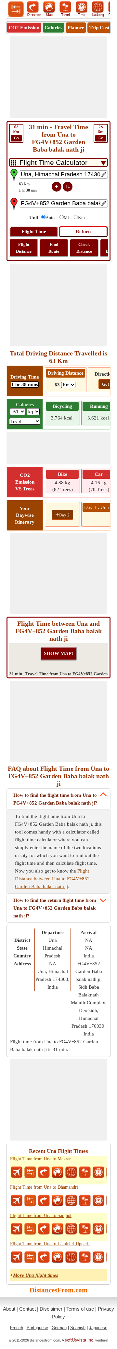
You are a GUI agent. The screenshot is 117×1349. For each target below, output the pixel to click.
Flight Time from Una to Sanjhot (41, 1215)
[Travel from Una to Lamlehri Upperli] (84, 1257)
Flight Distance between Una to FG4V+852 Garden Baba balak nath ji (52, 878)
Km (81, 217)
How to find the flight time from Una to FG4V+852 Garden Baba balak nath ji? (55, 799)
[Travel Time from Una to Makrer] (98, 1172)
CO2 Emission (24, 27)
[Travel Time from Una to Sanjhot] (98, 1228)
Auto (50, 217)
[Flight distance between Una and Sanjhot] (16, 1228)
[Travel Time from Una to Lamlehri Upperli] (98, 1257)
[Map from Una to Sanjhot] (57, 1228)
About (9, 1309)
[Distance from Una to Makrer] (30, 1172)
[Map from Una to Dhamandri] (57, 1200)
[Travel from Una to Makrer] (84, 1172)
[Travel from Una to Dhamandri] (84, 1200)
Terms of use (80, 1309)
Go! (105, 384)
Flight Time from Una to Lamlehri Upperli (50, 1243)
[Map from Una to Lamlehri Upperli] (57, 1257)
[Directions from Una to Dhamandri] (43, 1200)
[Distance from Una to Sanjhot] (30, 1228)
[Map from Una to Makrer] (57, 1172)
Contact (27, 1309)
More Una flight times (35, 1275)
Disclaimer (51, 1309)
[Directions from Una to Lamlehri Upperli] (43, 1257)
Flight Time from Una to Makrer (40, 1158)
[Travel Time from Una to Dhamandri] (98, 1200)
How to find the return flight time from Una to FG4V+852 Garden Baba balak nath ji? (54, 908)
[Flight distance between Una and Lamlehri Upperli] (16, 1257)
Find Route (53, 248)
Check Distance (84, 248)
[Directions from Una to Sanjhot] (43, 1228)
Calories (53, 27)
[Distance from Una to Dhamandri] (30, 1200)
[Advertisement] (58, 77)
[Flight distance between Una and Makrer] (16, 1172)
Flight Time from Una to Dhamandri (44, 1187)
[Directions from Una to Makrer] (43, 1172)
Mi (66, 217)
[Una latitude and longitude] (71, 1172)
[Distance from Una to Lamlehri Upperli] (30, 1257)
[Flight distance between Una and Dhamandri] (16, 1200)
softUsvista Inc (79, 1340)
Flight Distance (24, 248)
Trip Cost (99, 27)
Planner (76, 27)
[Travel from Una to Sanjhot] (84, 1228)
